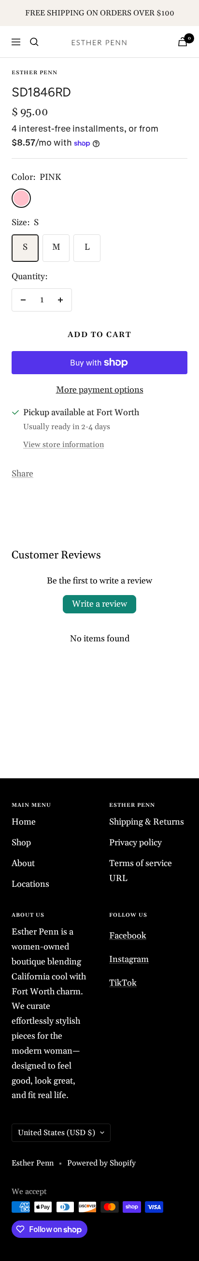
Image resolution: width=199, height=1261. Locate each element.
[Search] (34, 42)
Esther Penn (34, 72)
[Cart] (182, 41)
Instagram (129, 959)
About (23, 863)
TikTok (123, 983)
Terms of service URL (140, 871)
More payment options (99, 389)
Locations (30, 884)
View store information (63, 444)
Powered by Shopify (101, 1163)
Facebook (127, 935)
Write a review (99, 604)
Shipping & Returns (146, 821)
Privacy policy (135, 842)
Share (22, 473)
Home (24, 821)
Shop (21, 842)
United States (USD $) (56, 1133)
